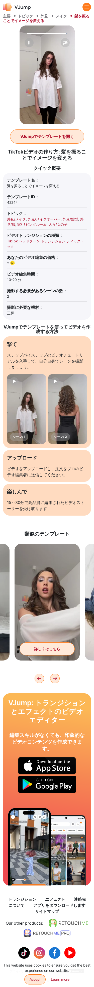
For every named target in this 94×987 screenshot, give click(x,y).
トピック (25, 16)
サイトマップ (47, 911)
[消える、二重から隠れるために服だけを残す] (29, 846)
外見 (44, 16)
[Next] (55, 678)
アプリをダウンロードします (59, 905)
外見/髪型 (70, 219)
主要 (7, 16)
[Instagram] (40, 952)
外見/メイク (16, 219)
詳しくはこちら (47, 648)
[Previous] (39, 678)
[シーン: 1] (26, 409)
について (17, 905)
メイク (61, 16)
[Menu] (86, 7)
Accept (35, 979)
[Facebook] (55, 952)
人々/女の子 (58, 224)
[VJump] (17, 7)
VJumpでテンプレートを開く (47, 136)
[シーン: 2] (67, 409)
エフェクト (55, 899)
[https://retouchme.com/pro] (47, 933)
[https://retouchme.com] (68, 923)
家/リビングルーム (32, 224)
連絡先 (80, 899)
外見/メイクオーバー (44, 219)
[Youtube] (70, 952)
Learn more (60, 979)
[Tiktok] (24, 952)
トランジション (22, 899)
